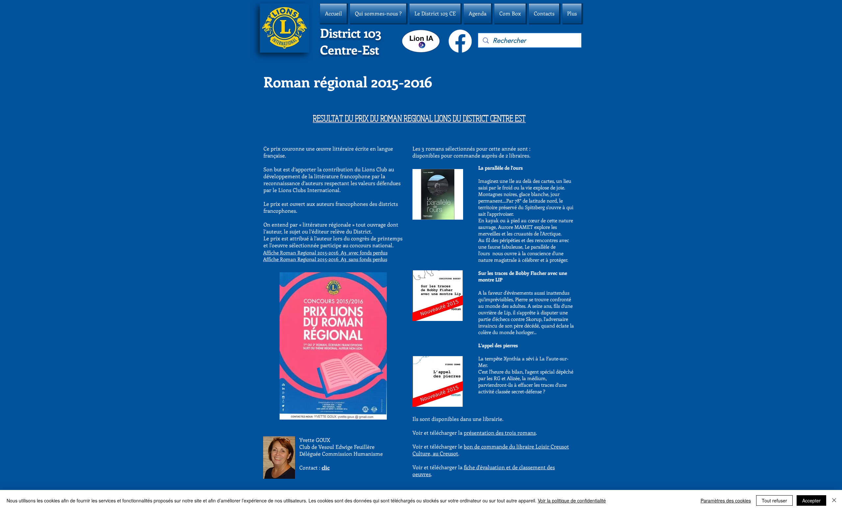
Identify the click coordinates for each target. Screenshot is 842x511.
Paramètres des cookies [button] (726, 500)
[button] (378, 13)
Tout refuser (774, 500)
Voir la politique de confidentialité (572, 500)
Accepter (811, 500)
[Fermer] (834, 500)
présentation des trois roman (498, 432)
